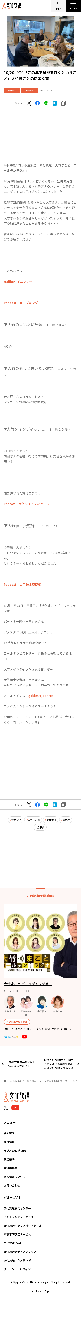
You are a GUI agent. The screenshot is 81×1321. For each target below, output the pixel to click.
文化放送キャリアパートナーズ (23, 1225)
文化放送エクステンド (17, 1260)
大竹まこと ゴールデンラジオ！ (28, 983)
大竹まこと (34, 820)
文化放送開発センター (17, 1208)
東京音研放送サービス (17, 1234)
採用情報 (9, 1142)
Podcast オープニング (21, 302)
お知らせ (29, 90)
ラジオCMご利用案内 (16, 1150)
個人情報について (14, 1177)
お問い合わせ (12, 1185)
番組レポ (12, 90)
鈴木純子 (16, 820)
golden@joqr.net (40, 695)
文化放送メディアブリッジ (20, 1252)
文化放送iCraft (13, 1243)
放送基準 (9, 1159)
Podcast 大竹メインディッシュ (26, 503)
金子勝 (40, 827)
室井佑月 (51, 820)
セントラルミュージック (19, 1217)
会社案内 (9, 1133)
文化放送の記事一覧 (19, 1080)
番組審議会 (10, 1168)
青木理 (66, 820)
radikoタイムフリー (18, 281)
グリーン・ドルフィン (17, 1269)
